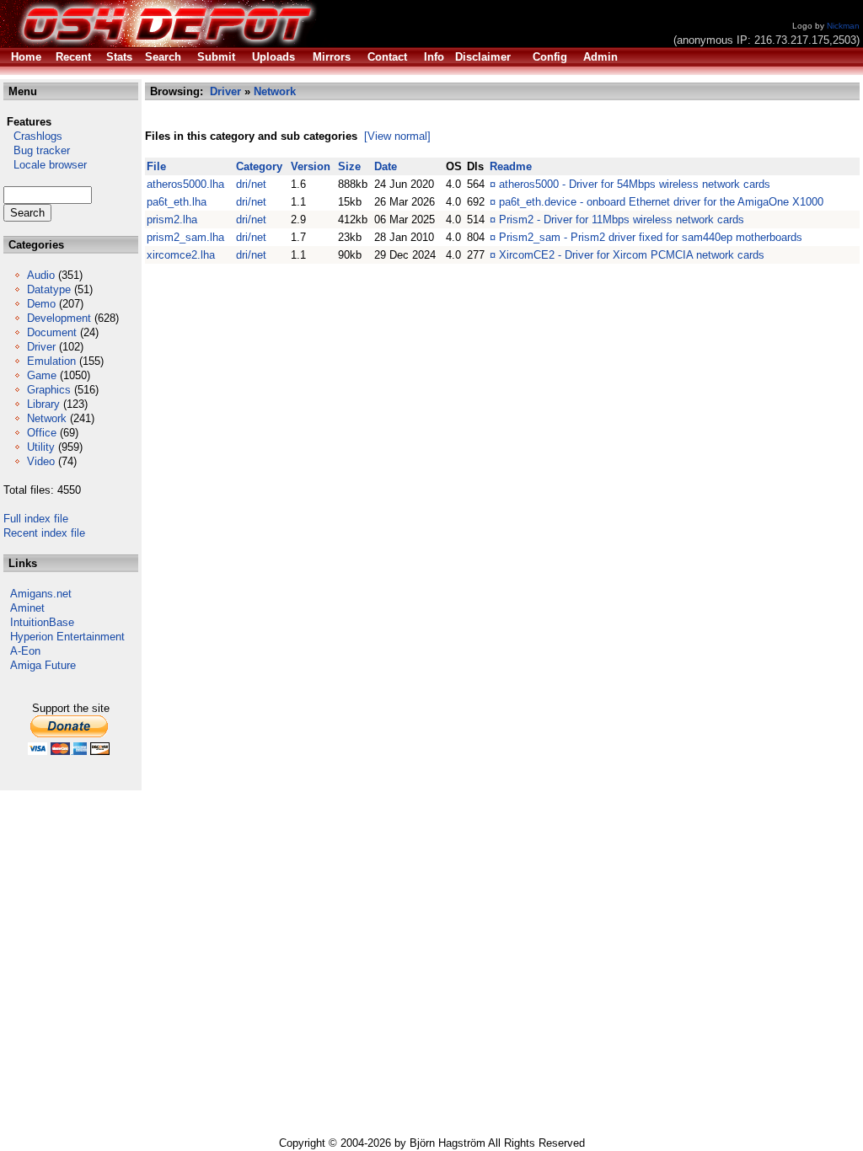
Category (259, 166)
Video (41, 461)
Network (47, 418)
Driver (41, 346)
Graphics (49, 389)
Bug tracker (36, 150)
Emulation (51, 361)
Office (41, 432)
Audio (41, 275)
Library (43, 404)
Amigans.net (41, 593)
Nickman (843, 25)
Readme (511, 166)
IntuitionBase (42, 622)
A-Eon (25, 651)
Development (59, 318)
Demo (41, 303)
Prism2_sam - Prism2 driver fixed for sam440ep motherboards (650, 237)
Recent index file (44, 533)
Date (385, 166)
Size (349, 166)
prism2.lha (172, 219)
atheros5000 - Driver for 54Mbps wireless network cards (634, 184)
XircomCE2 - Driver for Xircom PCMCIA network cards (631, 255)
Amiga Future (43, 665)
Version (310, 166)
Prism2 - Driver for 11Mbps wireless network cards (621, 219)
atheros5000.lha (185, 184)
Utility (41, 447)
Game (41, 375)
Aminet (27, 608)
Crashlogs (32, 136)
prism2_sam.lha (185, 237)
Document (52, 332)
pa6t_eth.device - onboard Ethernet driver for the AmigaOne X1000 (661, 201)
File (156, 166)
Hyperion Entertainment (67, 636)
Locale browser (45, 164)
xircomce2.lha (181, 255)
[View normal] (397, 136)
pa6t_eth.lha (176, 201)
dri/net (251, 184)
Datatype (49, 289)
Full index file (35, 518)
